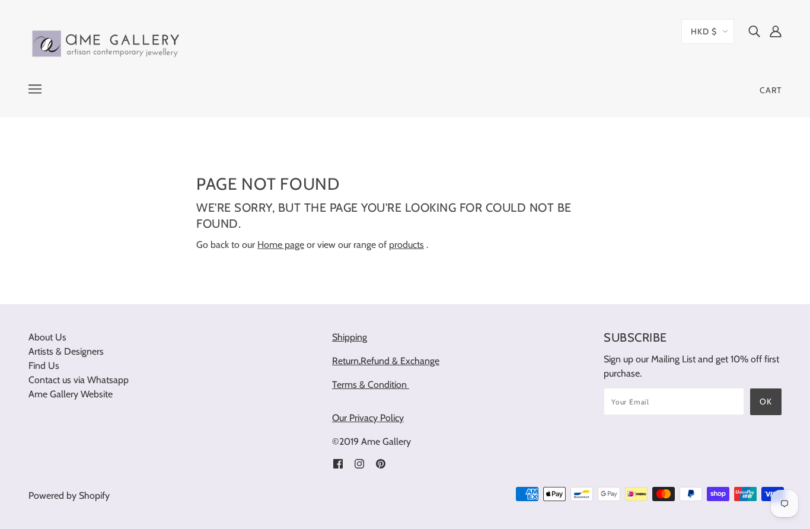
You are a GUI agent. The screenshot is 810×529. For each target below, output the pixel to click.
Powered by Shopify (69, 495)
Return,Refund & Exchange (385, 361)
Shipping (349, 337)
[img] (754, 31)
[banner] (106, 41)
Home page (280, 244)
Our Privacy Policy (368, 417)
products (406, 244)
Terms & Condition (370, 384)
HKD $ (704, 31)
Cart (771, 90)
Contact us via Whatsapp (78, 379)
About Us (47, 337)
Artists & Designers (66, 351)
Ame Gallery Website (70, 394)
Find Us (43, 365)
